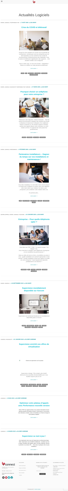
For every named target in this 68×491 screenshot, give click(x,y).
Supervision (37, 73)
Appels (24, 137)
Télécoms (21, 214)
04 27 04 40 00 (10, 467)
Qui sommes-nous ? (22, 470)
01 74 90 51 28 (4, 468)
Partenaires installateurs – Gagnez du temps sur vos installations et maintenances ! (34, 156)
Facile (36, 325)
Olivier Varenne (30, 339)
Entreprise (29, 137)
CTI (26, 73)
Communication (30, 325)
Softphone (31, 73)
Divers (2, 22)
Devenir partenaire (22, 465)
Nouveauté (13, 87)
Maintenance (46, 200)
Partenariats (13, 149)
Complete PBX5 (32, 384)
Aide (20, 200)
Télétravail (44, 73)
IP (40, 325)
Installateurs (26, 200)
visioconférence (33, 74)
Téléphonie (34, 271)
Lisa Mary (33, 22)
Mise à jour (29, 454)
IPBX (29, 269)
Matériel (39, 269)
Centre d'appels (5, 214)
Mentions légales (38, 489)
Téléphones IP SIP (14, 22)
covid (23, 73)
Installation (33, 200)
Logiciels (7, 22)
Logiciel (40, 200)
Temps (34, 202)
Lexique (20, 475)
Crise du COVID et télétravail (34, 27)
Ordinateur (27, 327)
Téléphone (44, 269)
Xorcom (28, 87)
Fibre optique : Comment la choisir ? (59, 465)
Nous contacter (21, 472)
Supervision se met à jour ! (34, 436)
